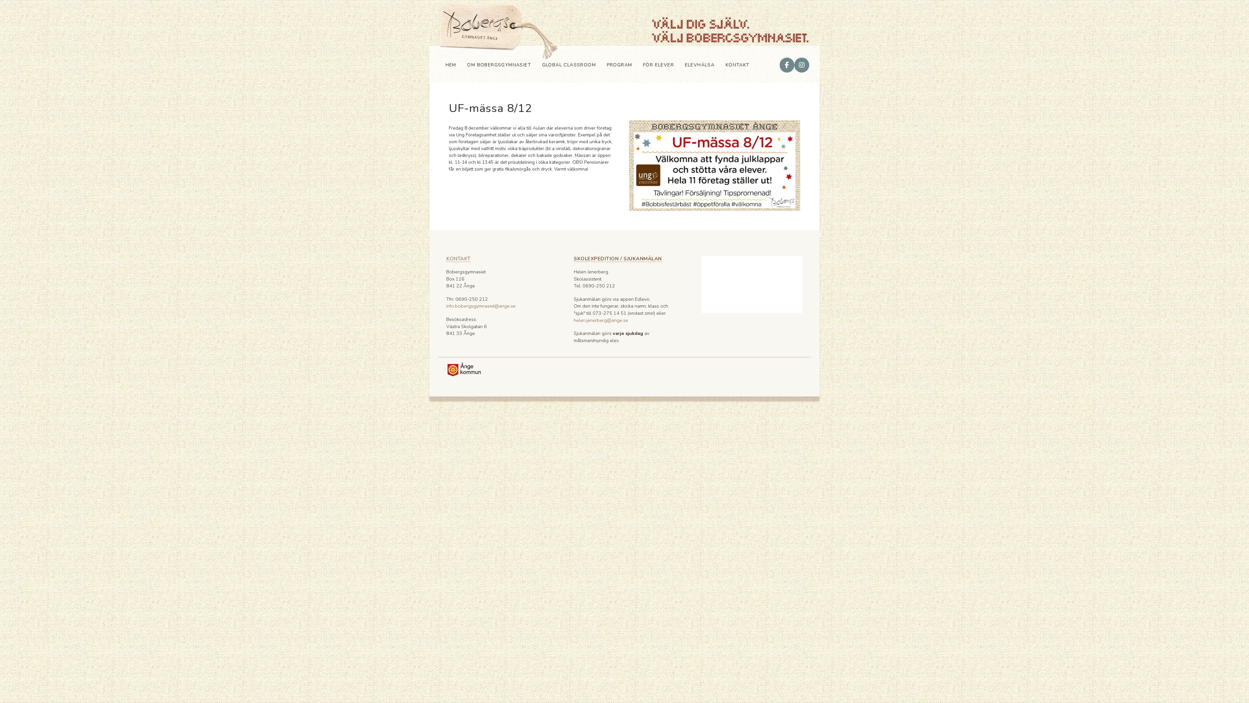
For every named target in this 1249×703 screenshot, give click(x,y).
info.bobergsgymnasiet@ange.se (481, 306)
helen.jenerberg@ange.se (601, 320)
